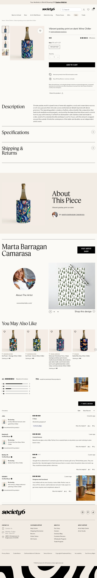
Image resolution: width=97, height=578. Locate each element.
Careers (56, 531)
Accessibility (78, 553)
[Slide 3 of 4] (5, 44)
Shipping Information (36, 531)
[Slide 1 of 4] (5, 29)
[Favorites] (88, 9)
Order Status (34, 536)
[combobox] (71, 9)
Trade (83, 15)
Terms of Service (48, 553)
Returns (32, 533)
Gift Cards (33, 539)
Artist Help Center (83, 528)
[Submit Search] (63, 10)
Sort (79, 410)
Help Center (34, 528)
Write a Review (88, 404)
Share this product (55, 93)
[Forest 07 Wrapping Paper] (71, 286)
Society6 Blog (58, 533)
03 (58, 311)
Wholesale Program (60, 539)
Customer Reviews (59, 536)
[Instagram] (82, 512)
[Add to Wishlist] (5, 331)
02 (54, 311)
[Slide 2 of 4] (5, 37)
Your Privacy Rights (90, 553)
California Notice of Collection (32, 553)
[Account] (83, 9)
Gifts (68, 15)
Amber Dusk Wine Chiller (15, 463)
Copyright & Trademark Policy (63, 553)
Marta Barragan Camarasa (59, 32)
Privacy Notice (6, 553)
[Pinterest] (88, 512)
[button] (87, 38)
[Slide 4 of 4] (5, 52)
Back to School (16, 15)
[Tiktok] (93, 512)
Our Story (57, 528)
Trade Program (58, 541)
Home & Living (48, 15)
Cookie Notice (17, 553)
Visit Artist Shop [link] (86, 250)
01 (50, 311)
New (25, 15)
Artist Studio (82, 531)
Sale (76, 15)
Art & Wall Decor (35, 15)
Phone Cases (60, 15)
